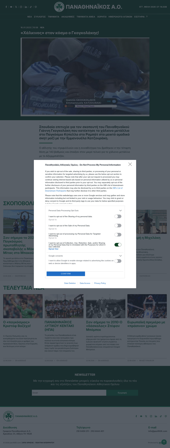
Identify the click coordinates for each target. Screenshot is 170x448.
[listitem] (85, 210)
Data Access (85, 283)
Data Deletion (70, 283)
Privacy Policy (100, 283)
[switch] (117, 216)
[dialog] (85, 224)
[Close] (130, 165)
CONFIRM (66, 274)
